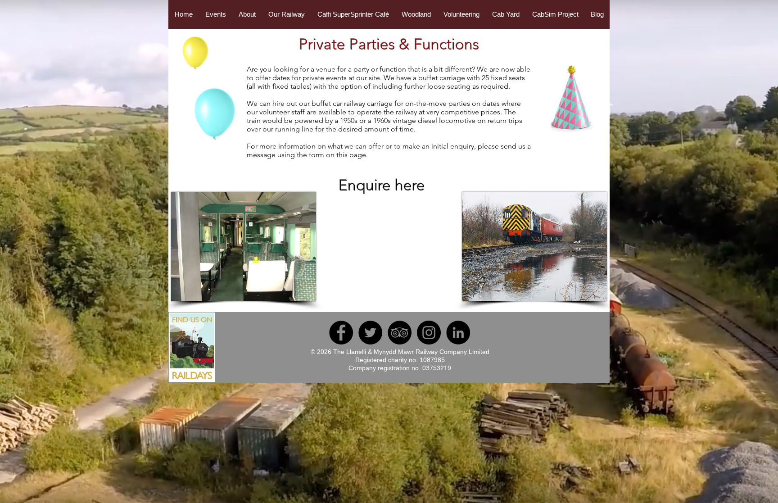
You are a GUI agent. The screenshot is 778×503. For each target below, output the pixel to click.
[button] (215, 14)
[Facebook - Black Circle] (341, 332)
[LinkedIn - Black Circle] (458, 332)
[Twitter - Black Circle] (370, 332)
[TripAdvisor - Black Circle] (400, 332)
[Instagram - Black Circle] (429, 332)
